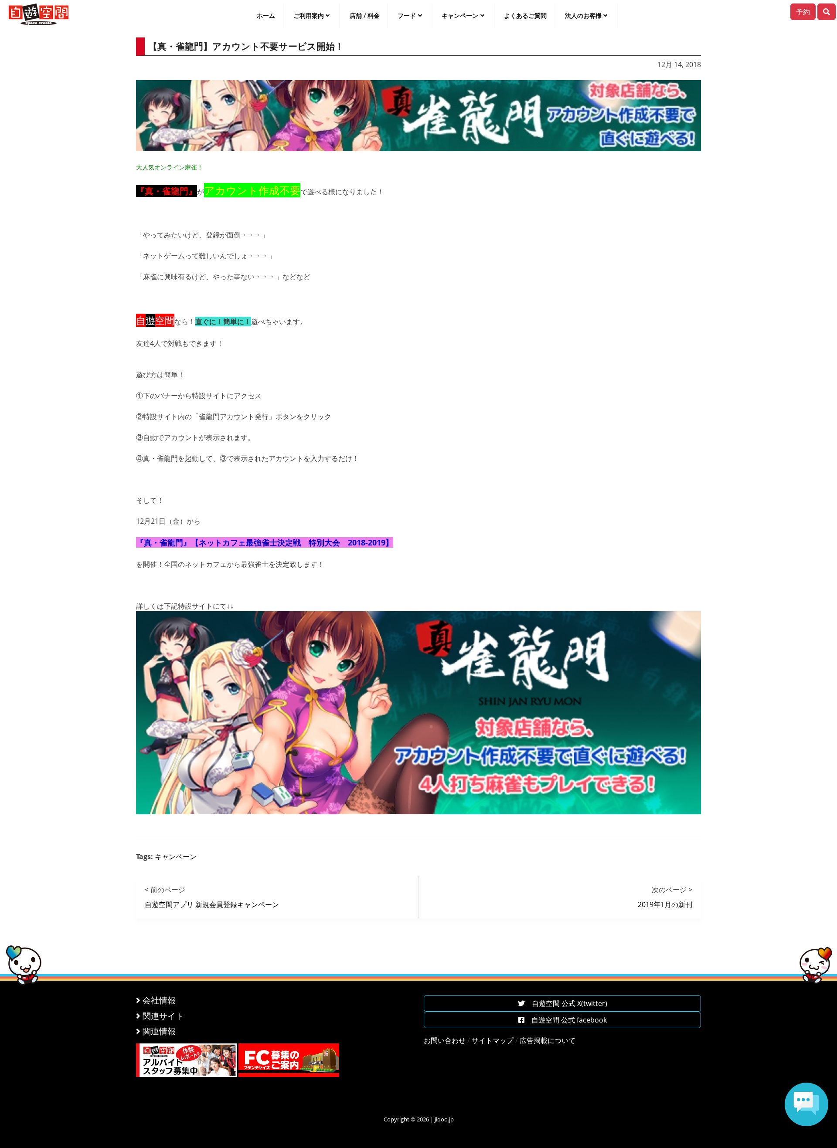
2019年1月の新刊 (665, 904)
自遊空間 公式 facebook (565, 1020)
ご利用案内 (308, 15)
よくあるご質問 (525, 15)
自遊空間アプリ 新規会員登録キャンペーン (212, 904)
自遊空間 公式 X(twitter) (566, 1003)
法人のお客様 (583, 15)
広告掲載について (547, 1040)
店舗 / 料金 (365, 15)
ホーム (266, 15)
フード (407, 15)
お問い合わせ (445, 1040)
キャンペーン (460, 15)
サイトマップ (493, 1040)
